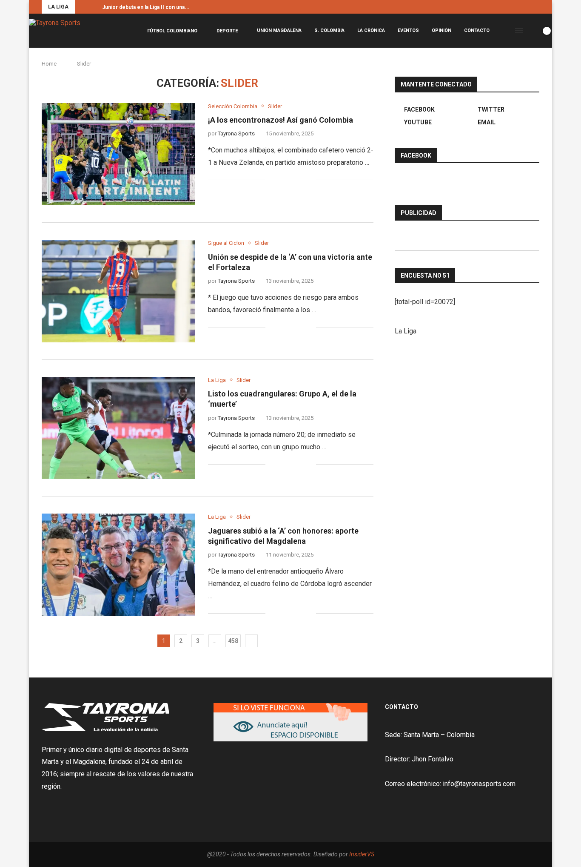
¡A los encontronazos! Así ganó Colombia (280, 119)
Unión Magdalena (279, 30)
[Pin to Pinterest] (300, 180)
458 (233, 640)
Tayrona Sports (236, 133)
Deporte (227, 31)
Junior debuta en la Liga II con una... (146, 7)
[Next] (94, 7)
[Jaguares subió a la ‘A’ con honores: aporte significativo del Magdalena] (118, 565)
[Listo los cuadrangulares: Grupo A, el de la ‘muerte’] (118, 428)
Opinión (441, 30)
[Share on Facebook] (282, 180)
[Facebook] (517, 7)
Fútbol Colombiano (172, 31)
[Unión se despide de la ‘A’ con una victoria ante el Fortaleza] (118, 291)
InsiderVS (361, 854)
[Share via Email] (309, 180)
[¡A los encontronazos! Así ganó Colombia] (118, 154)
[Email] (537, 7)
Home (49, 63)
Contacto (477, 30)
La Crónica (371, 30)
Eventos (408, 30)
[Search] (532, 31)
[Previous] (83, 7)
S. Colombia (329, 30)
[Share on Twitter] (291, 180)
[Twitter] (527, 7)
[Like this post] (272, 180)
